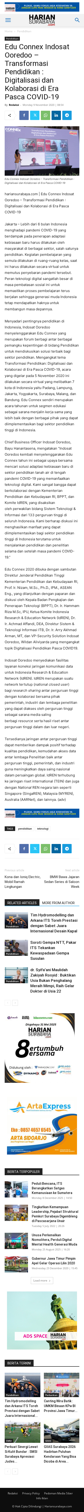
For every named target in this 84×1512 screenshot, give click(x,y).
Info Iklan (42, 1498)
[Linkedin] (56, 115)
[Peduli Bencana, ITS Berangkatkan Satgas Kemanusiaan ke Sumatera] (16, 1189)
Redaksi (14, 105)
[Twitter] (34, 115)
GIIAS (48, 1440)
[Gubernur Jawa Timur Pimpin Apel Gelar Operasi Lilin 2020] (16, 1264)
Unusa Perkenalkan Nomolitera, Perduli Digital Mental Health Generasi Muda (54, 1239)
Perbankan (51, 1395)
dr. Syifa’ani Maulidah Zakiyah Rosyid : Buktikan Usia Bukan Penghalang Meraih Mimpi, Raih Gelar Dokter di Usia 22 (53, 980)
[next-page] (15, 1003)
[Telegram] (67, 115)
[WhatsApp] (45, 115)
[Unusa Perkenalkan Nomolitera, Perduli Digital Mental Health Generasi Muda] (16, 1241)
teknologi (43, 828)
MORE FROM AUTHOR (58, 903)
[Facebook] (24, 115)
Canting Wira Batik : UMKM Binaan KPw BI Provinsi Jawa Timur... (60, 1406)
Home (9, 31)
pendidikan (25, 828)
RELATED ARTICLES (22, 903)
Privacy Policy (31, 1493)
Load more (40, 1280)
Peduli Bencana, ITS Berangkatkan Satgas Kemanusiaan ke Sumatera (52, 1188)
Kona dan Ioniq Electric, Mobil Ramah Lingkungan (23, 882)
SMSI (9, 1440)
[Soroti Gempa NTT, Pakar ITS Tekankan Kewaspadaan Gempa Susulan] (16, 948)
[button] (7, 20)
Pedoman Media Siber (58, 1493)
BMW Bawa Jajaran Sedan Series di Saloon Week (61, 882)
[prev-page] (7, 1003)
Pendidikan (24, 31)
